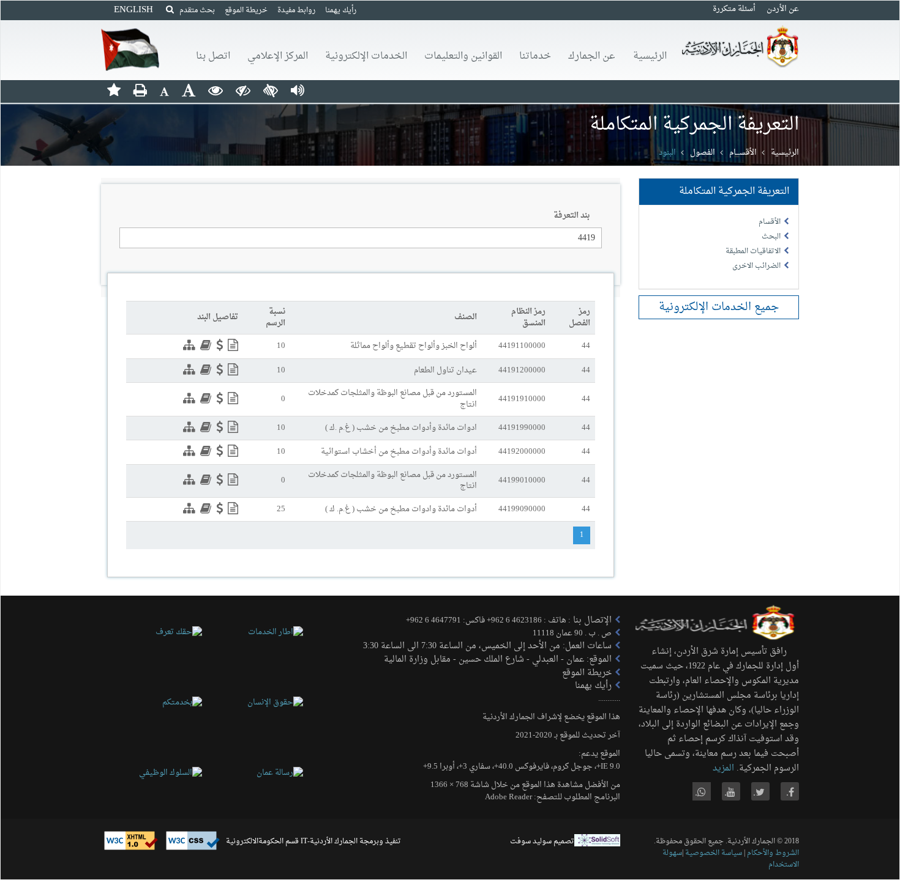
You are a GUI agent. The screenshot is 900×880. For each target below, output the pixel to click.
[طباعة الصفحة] (140, 90)
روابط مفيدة (296, 10)
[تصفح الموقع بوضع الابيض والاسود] (270, 90)
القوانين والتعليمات (463, 56)
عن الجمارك (591, 56)
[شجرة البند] (187, 347)
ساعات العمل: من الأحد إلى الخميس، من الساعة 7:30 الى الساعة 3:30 (487, 646)
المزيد (723, 768)
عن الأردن (783, 9)
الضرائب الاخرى (756, 266)
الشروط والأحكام (773, 853)
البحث (771, 236)
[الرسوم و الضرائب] (218, 347)
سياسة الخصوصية (712, 853)
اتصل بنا (213, 56)
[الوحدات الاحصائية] (231, 347)
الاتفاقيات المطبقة (753, 251)
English (133, 10)
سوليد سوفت (531, 841)
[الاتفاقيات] (204, 347)
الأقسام (770, 222)
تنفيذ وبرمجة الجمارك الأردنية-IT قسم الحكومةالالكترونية (313, 841)
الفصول (702, 152)
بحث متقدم (194, 10)
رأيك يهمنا (340, 10)
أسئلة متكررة (734, 9)
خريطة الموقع (246, 10)
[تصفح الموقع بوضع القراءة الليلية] (243, 90)
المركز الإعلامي (277, 56)
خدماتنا (535, 56)
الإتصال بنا (591, 620)
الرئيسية (650, 56)
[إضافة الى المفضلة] (114, 90)
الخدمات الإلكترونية (366, 56)
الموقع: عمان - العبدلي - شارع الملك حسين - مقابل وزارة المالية (498, 659)
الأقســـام (743, 152)
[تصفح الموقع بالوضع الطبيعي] (215, 90)
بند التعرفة (571, 216)
